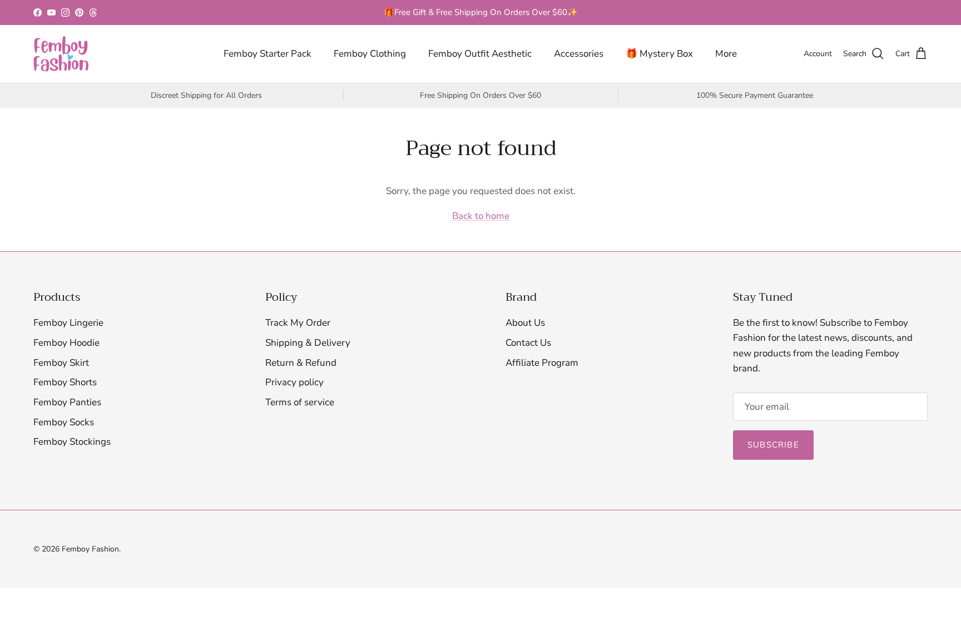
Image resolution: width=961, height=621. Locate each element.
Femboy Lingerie (68, 322)
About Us (525, 322)
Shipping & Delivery (307, 342)
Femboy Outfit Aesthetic (480, 53)
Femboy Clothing (370, 53)
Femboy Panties (67, 402)
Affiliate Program (542, 362)
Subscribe (773, 444)
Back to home (480, 216)
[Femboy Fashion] (61, 54)
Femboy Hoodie (66, 342)
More (726, 53)
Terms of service (299, 402)
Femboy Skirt (61, 362)
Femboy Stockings (72, 441)
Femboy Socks (63, 422)
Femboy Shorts (65, 382)
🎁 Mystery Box (659, 53)
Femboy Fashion (90, 549)
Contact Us (528, 342)
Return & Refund (300, 362)
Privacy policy (294, 382)
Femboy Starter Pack (267, 53)
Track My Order (297, 322)
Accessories (578, 53)
